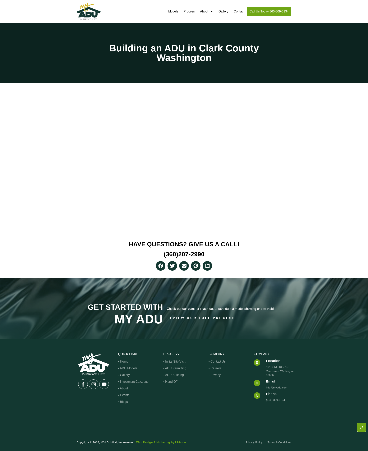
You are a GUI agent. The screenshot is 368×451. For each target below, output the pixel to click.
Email (270, 381)
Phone (271, 394)
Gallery (223, 11)
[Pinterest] (195, 266)
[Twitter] (172, 266)
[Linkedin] (207, 266)
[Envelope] (184, 266)
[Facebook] (160, 266)
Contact (239, 11)
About (204, 11)
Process (189, 11)
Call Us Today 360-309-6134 (269, 11)
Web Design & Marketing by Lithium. (161, 442)
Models (173, 11)
